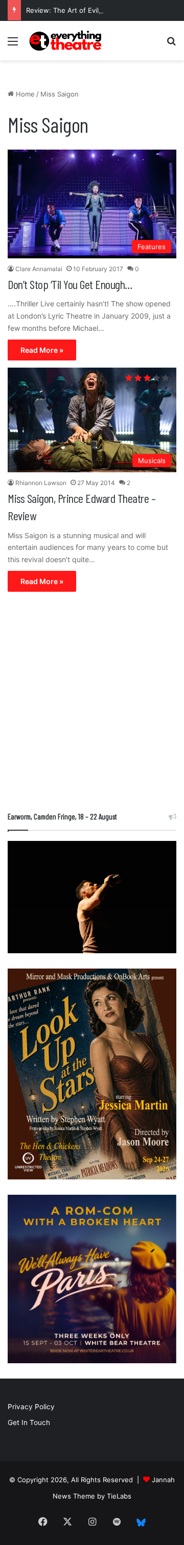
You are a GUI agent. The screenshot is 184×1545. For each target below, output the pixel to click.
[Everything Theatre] (66, 40)
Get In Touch (29, 1422)
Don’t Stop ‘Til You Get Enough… (70, 284)
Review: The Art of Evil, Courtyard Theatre (94, 10)
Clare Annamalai (38, 269)
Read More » (41, 350)
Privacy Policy (31, 1407)
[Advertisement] (92, 704)
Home (24, 94)
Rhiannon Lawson (40, 483)
